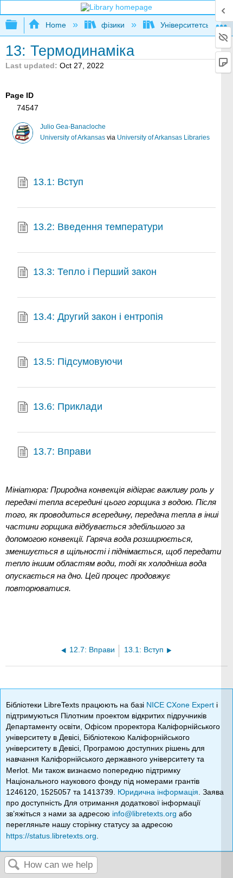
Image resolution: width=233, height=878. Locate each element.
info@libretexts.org (144, 813)
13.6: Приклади (67, 406)
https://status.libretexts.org (51, 835)
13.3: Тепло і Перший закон (95, 271)
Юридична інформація (158, 792)
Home (55, 25)
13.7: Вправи (62, 451)
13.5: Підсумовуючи (77, 361)
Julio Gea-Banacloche (73, 126)
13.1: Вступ (58, 181)
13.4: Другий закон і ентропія (98, 316)
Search (14, 865)
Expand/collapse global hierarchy (18, 25)
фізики (113, 25)
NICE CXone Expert (181, 704)
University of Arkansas (72, 137)
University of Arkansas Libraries (163, 137)
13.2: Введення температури (98, 226)
